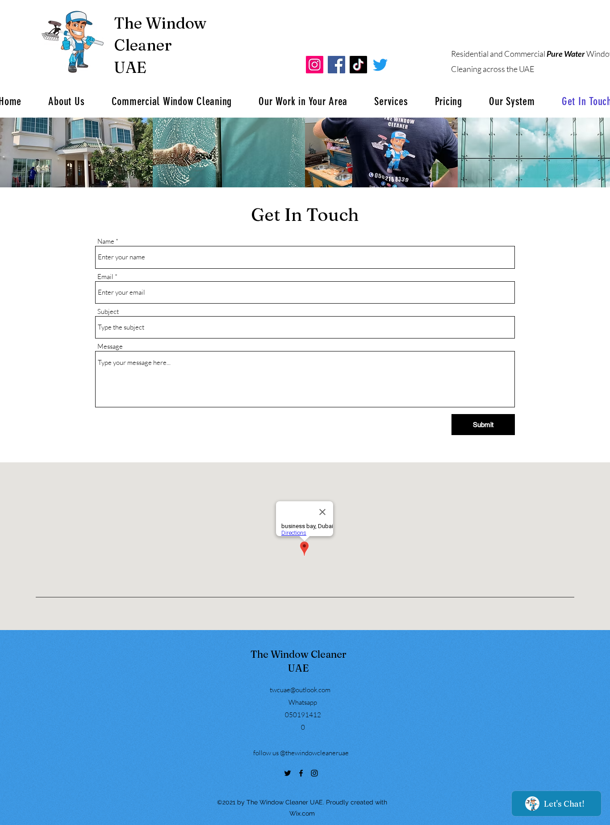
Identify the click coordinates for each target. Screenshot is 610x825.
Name (105, 241)
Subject (108, 311)
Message (110, 346)
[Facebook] (336, 64)
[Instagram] (314, 64)
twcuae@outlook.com (300, 689)
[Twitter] (287, 773)
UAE (130, 67)
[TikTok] (358, 64)
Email (105, 276)
